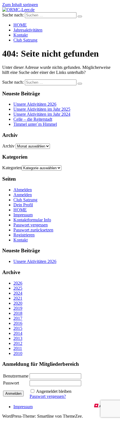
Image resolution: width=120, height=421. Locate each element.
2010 (17, 353)
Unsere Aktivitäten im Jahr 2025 (41, 109)
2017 (17, 318)
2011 (17, 348)
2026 (17, 283)
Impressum (23, 214)
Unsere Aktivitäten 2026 (34, 104)
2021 (17, 298)
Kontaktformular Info (32, 219)
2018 (17, 313)
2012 (17, 343)
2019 (17, 308)
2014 (17, 333)
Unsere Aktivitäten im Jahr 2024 (41, 114)
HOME (20, 25)
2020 (17, 303)
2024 (17, 293)
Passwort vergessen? (48, 396)
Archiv (8, 146)
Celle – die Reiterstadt (32, 119)
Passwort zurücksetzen (33, 230)
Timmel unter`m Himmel (35, 124)
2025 (17, 288)
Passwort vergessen (30, 224)
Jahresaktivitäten (27, 30)
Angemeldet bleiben (53, 391)
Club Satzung (25, 40)
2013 (17, 338)
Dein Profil (23, 204)
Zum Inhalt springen (20, 4)
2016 (17, 323)
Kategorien (12, 167)
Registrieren (24, 235)
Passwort (11, 383)
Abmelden (22, 189)
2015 (17, 328)
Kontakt (20, 35)
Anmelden (22, 194)
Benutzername (15, 376)
